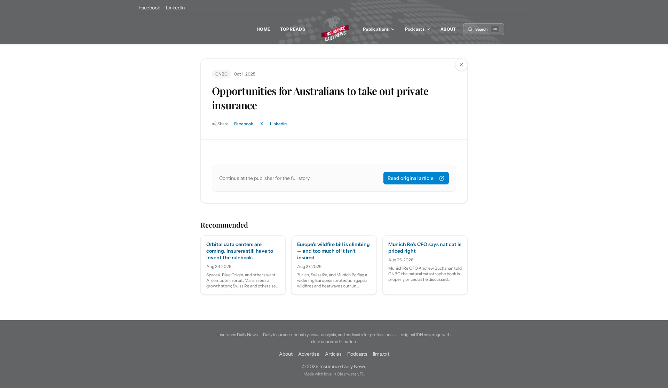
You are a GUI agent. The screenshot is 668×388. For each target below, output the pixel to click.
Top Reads (292, 29)
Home (263, 29)
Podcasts (414, 29)
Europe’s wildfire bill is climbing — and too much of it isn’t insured (333, 251)
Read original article (411, 178)
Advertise (308, 354)
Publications (376, 29)
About (448, 29)
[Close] (461, 64)
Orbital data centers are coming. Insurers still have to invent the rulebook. (239, 251)
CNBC (221, 74)
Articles (333, 354)
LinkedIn (175, 8)
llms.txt (381, 354)
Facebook (149, 8)
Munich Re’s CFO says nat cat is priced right (424, 247)
